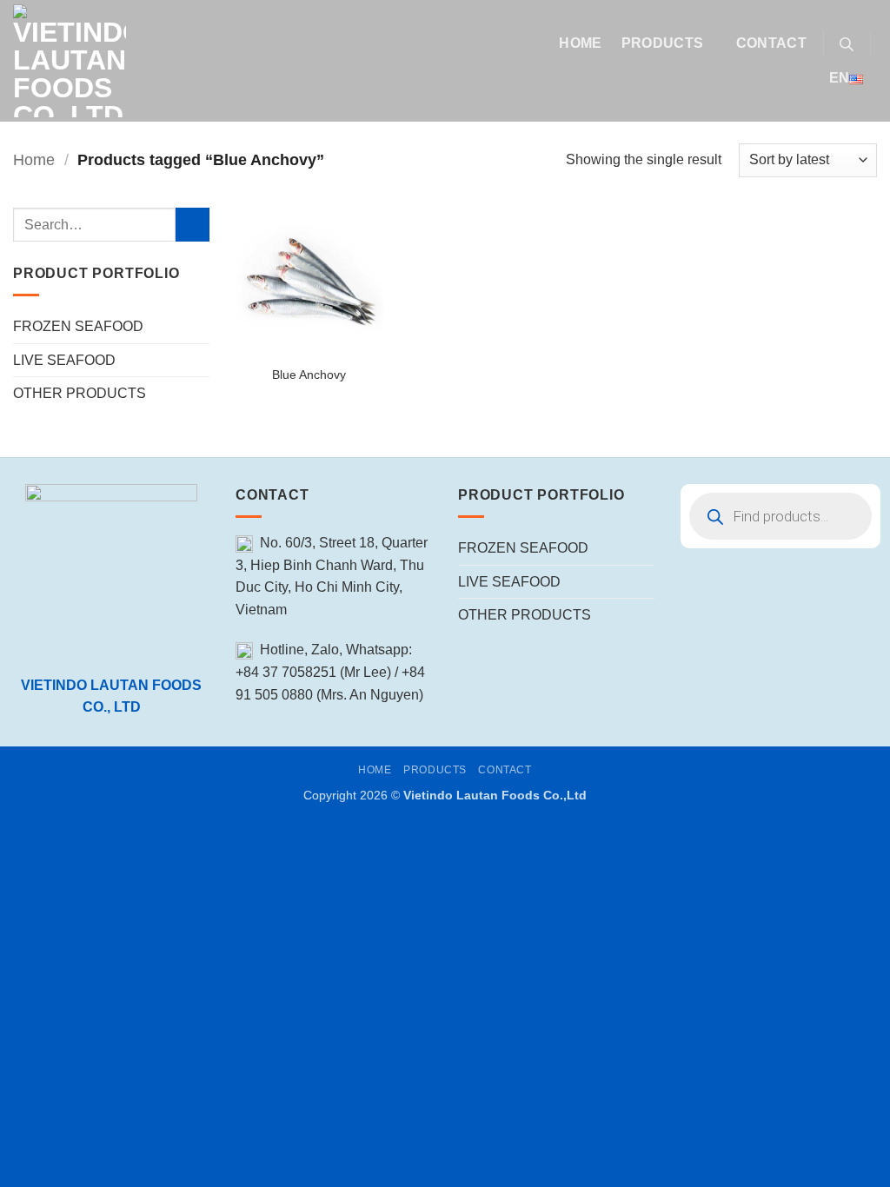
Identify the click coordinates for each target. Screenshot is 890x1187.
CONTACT (771, 43)
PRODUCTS (662, 43)
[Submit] (192, 225)
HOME (580, 43)
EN (839, 77)
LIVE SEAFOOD (64, 360)
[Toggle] (199, 326)
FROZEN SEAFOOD (78, 326)
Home (34, 159)
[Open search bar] (846, 44)
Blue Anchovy (309, 374)
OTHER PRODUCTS (79, 393)
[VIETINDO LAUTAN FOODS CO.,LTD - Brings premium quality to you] (272, 61)
